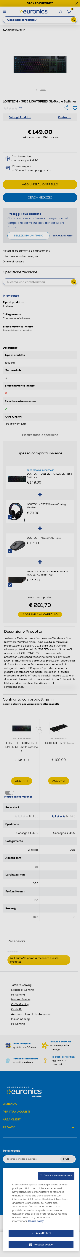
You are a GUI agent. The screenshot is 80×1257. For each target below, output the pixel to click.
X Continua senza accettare (56, 1175)
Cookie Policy (36, 1221)
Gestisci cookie (43, 1244)
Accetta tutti (43, 1233)
